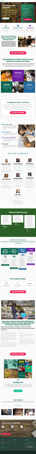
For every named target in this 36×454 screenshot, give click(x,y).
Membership (27, 19)
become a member (30, 264)
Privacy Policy (14, 452)
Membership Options (6, 433)
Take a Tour (5, 18)
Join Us (25, 6)
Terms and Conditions (19, 452)
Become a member (13, 268)
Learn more (2, 445)
